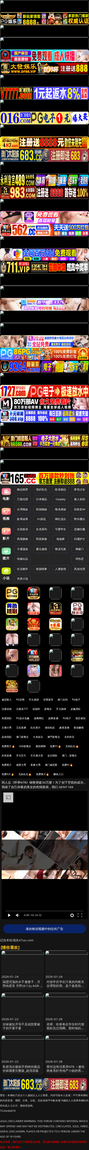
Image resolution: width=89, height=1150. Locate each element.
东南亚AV (79, 509)
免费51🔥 (55, 746)
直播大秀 (35, 765)
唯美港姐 (60, 509)
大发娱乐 (38, 737)
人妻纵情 (60, 569)
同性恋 (80, 559)
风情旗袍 (22, 539)
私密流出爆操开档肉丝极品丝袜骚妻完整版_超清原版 (21, 1069)
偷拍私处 (50, 727)
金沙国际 (52, 755)
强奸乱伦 (41, 489)
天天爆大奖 (36, 755)
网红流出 (60, 519)
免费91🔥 (67, 765)
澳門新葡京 (53, 737)
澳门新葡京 (22, 737)
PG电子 (76, 699)
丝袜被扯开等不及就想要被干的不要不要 (21, 1026)
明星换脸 (41, 539)
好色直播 (7, 755)
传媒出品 (22, 559)
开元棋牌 (34, 699)
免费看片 (7, 765)
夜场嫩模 (79, 727)
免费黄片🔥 (42, 774)
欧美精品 (60, 489)
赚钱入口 (58, 774)
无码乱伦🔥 (72, 746)
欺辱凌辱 (22, 519)
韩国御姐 (41, 509)
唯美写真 (60, 549)
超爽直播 (53, 718)
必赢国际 (76, 709)
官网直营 (48, 699)
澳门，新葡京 (69, 755)
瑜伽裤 (61, 539)
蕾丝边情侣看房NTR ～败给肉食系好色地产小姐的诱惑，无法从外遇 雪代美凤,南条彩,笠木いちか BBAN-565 (66, 1073)
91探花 (41, 519)
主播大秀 (7, 727)
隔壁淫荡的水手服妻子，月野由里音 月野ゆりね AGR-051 (21, 986)
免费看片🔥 (8, 746)
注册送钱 (7, 709)
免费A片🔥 (8, 774)
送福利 (36, 709)
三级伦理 (22, 499)
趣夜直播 (64, 727)
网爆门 (80, 549)
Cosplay (61, 499)
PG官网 (20, 699)
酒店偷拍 (80, 718)
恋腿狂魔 (79, 529)
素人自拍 (79, 499)
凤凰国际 (7, 718)
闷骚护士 (79, 539)
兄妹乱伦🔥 (25, 774)
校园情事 (41, 569)
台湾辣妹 (22, 509)
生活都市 (22, 569)
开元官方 (21, 755)
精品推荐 (22, 489)
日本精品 (41, 499)
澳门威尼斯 (51, 765)
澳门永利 (63, 699)
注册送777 (22, 709)
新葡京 (48, 709)
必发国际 (7, 737)
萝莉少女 (79, 489)
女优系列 (41, 529)
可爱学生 (60, 529)
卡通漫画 (22, 549)
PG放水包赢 (23, 718)
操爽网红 (39, 718)
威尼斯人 (7, 699)
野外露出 (79, 519)
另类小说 (22, 578)
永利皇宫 (69, 737)
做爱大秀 (21, 765)
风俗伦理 (79, 569)
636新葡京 (25, 746)
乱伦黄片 (35, 727)
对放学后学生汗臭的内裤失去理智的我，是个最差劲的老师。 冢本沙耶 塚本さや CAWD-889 (65, 988)
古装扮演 (22, 529)
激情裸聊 (41, 746)
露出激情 (41, 549)
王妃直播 (21, 727)
